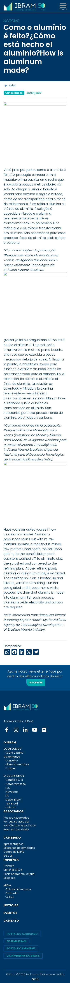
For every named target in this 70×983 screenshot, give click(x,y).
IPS (7, 796)
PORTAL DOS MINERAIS (21, 948)
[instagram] (16, 729)
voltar (12, 85)
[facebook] (7, 729)
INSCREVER (36, 682)
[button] (63, 6)
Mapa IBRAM (13, 799)
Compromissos (15, 784)
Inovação (11, 792)
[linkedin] (25, 729)
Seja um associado (16, 829)
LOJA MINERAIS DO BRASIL (23, 955)
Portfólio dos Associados (20, 825)
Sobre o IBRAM (14, 752)
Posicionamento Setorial (19, 874)
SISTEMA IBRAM (16, 941)
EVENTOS (10, 913)
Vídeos (10, 897)
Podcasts (11, 893)
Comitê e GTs (14, 780)
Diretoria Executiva (17, 764)
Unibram (10, 807)
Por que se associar (16, 821)
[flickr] (44, 729)
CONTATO (11, 921)
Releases (9, 878)
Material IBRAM (13, 870)
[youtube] (34, 729)
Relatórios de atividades (19, 848)
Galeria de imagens (18, 889)
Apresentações (13, 844)
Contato (9, 866)
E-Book (8, 855)
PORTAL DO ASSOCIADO (22, 934)
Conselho (11, 760)
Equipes (10, 768)
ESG (7, 788)
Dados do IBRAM (14, 852)
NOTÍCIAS (11, 905)
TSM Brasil (11, 803)
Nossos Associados (16, 817)
